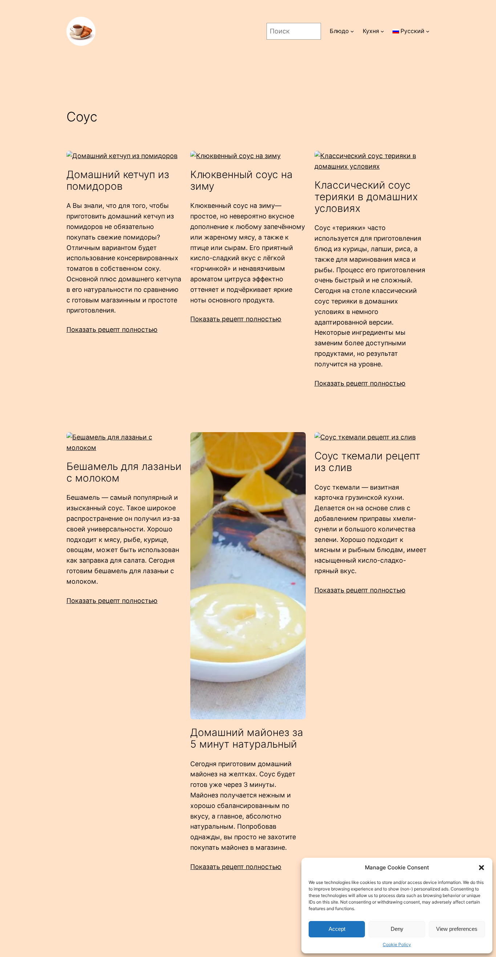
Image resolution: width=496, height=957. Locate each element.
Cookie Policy (397, 944)
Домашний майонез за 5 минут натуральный (246, 738)
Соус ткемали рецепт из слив (367, 461)
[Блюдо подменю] (352, 31)
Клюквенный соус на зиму (241, 180)
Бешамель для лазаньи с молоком (124, 472)
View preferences (456, 929)
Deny (397, 929)
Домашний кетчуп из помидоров (117, 180)
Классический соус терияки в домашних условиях (366, 196)
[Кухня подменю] (382, 31)
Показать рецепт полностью (112, 329)
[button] (481, 867)
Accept (337, 929)
